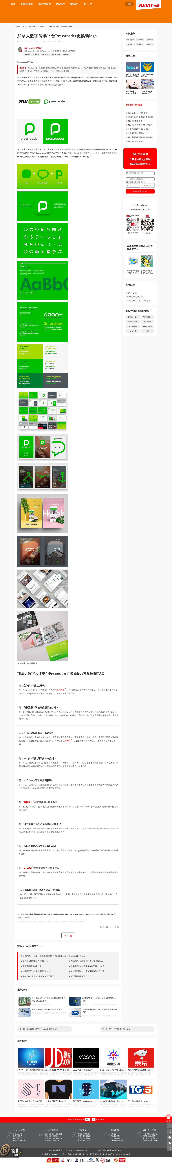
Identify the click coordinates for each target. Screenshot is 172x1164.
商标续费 (59, 1134)
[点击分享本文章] (169, 1149)
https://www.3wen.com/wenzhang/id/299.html (82, 914)
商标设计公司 (26, 4)
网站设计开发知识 (84, 1138)
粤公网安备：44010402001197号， (54, 1154)
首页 (13, 4)
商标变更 (48, 1136)
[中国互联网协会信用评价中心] (106, 1160)
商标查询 (56, 1140)
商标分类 (48, 1138)
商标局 (68, 741)
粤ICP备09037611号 (123, 1154)
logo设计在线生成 (19, 1140)
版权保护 (74, 4)
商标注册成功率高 (149, 1136)
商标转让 (56, 1136)
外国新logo (41, 26)
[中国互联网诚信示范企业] (53, 1160)
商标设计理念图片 (84, 1134)
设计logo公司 (17, 1134)
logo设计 (28, 868)
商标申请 (48, 1140)
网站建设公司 (115, 1136)
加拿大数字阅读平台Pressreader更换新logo (60, 26)
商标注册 (61, 690)
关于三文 (88, 4)
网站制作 (60, 4)
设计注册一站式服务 (150, 1138)
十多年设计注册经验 (150, 1134)
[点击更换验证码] (148, 185)
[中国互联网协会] (93, 1160)
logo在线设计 (17, 1138)
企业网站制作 (115, 1138)
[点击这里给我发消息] (169, 1137)
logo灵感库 (32, 26)
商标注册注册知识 (84, 1136)
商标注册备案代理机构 (150, 1140)
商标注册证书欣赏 (84, 1140)
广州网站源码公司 (117, 1140)
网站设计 (114, 1134)
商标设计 (28, 802)
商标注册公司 (44, 4)
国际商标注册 (57, 1138)
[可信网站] (119, 1160)
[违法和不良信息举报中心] (66, 1160)
